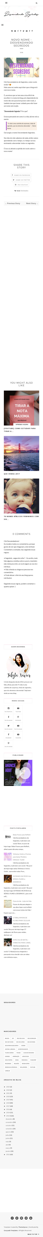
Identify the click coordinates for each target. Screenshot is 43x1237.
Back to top (33, 1234)
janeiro (8, 1151)
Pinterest (18, 720)
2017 (8, 1106)
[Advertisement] (21, 290)
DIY (13, 1038)
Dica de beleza (32, 1038)
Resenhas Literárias (11, 1067)
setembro (9, 1129)
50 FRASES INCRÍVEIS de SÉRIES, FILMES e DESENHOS (22, 879)
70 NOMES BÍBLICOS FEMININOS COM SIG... (21, 517)
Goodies (7, 1056)
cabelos (7, 1070)
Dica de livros (20, 1042)
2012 (8, 1154)
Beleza (7, 1038)
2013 (8, 1116)
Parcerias (24, 1060)
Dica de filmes (9, 1042)
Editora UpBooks (10, 1049)
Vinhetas (18, 737)
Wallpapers (23, 1067)
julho (7, 1135)
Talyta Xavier (8, 720)
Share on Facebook (22, 175)
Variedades (24, 191)
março (8, 1148)
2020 (8, 1096)
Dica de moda (31, 1042)
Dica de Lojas (21, 1038)
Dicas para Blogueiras (11, 1045)
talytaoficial (8, 711)
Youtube (18, 711)
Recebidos (8, 1063)
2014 (8, 1112)
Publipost (33, 1060)
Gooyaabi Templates (11, 1230)
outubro (8, 1125)
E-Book (23, 1045)
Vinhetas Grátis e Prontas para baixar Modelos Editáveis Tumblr (22, 857)
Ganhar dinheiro (28, 1052)
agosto (8, 1132)
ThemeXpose (23, 1227)
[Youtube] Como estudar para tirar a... (20, 429)
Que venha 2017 (12, 474)
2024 (8, 1090)
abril (7, 1145)
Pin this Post (23, 185)
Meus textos (8, 1060)
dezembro (9, 1119)
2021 (8, 1093)
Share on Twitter (23, 180)
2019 (8, 1100)
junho (8, 1138)
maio (7, 1141)
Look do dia (25, 1056)
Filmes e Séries (9, 1052)
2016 (8, 1109)
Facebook (8, 737)
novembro (9, 1122)
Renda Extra (25, 1063)
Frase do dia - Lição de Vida (22, 901)
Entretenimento (23, 1049)
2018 (8, 1103)
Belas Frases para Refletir (22, 835)
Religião (16, 1063)
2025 (8, 1087)
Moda (17, 1060)
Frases (19, 1052)
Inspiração (16, 1056)
